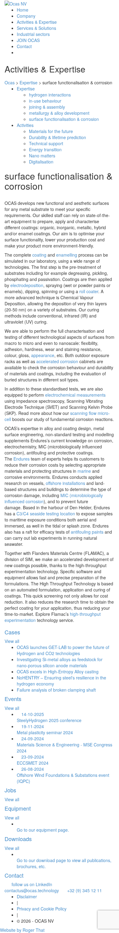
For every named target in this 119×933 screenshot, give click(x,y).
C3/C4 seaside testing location (45, 513)
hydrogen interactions (50, 95)
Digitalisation (41, 162)
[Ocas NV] (16, 3)
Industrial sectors (33, 34)
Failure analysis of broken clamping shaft (56, 690)
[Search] (18, 52)
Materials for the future (51, 131)
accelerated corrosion (57, 361)
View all (12, 641)
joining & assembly (47, 107)
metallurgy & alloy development (59, 113)
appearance (42, 355)
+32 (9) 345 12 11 (82, 890)
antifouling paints (87, 532)
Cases (12, 632)
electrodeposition (26, 285)
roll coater (88, 291)
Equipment (18, 808)
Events (13, 699)
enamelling (66, 255)
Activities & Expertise (37, 22)
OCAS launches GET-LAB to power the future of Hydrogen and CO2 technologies (63, 650)
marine (84, 471)
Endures (21, 459)
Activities (25, 125)
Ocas (10, 82)
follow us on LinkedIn (30, 884)
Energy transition (45, 149)
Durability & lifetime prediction (57, 137)
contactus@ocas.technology (32, 887)
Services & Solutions (36, 28)
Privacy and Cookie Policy (42, 909)
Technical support (46, 143)
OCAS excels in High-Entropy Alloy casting (58, 671)
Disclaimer (27, 896)
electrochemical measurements (75, 395)
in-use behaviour (45, 101)
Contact (24, 46)
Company (26, 16)
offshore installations (65, 483)
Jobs (10, 790)
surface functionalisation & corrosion (64, 119)
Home (22, 10)
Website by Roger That (22, 930)
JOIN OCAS (28, 40)
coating (39, 255)
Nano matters (42, 156)
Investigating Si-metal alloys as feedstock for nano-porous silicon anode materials (60, 662)
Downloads (18, 839)
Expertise (26, 89)
